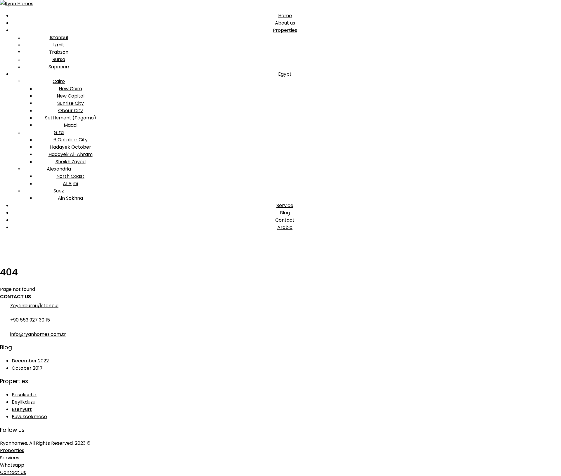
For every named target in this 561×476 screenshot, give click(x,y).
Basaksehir (24, 394)
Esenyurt (22, 409)
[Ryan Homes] (16, 3)
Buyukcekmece (29, 416)
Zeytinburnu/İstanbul (34, 305)
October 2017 (27, 368)
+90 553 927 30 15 (30, 320)
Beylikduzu (23, 402)
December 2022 (30, 360)
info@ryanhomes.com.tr (38, 334)
